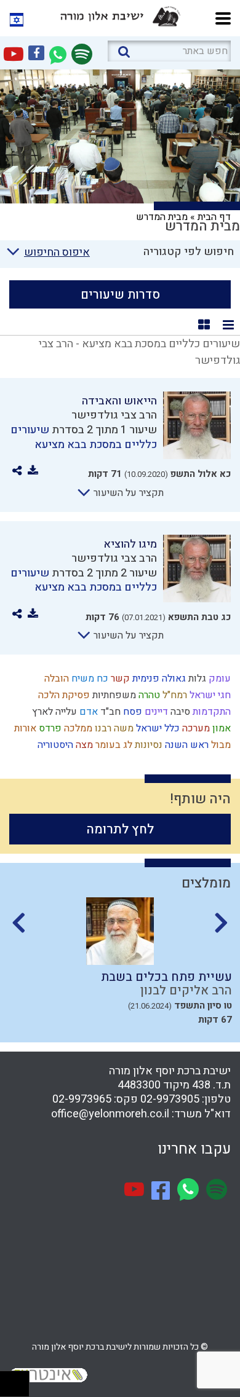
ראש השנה (185, 745)
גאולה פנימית (158, 678)
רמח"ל (173, 695)
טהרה (148, 695)
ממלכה (77, 728)
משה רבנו (113, 728)
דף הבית (214, 217)
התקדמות (210, 711)
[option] (120, 965)
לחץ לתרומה (120, 829)
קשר (119, 678)
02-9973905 (169, 1099)
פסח (131, 711)
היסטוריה (54, 745)
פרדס (49, 728)
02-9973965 (81, 1099)
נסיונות (147, 745)
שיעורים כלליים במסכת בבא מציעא (83, 437)
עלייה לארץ (53, 711)
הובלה (55, 678)
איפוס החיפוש (57, 252)
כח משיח (88, 678)
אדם (87, 711)
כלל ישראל (157, 728)
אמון (220, 728)
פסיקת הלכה (63, 695)
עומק (218, 678)
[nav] (223, 17)
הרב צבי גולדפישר (114, 415)
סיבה (179, 711)
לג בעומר (112, 745)
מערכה (195, 728)
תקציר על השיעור (127, 493)
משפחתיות (113, 695)
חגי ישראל (209, 695)
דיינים (155, 711)
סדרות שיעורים (120, 295)
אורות (24, 728)
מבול (220, 745)
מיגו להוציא (130, 544)
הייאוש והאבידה (119, 401)
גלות (196, 678)
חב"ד (109, 711)
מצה (83, 745)
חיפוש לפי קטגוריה (188, 251)
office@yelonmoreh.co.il (110, 1114)
